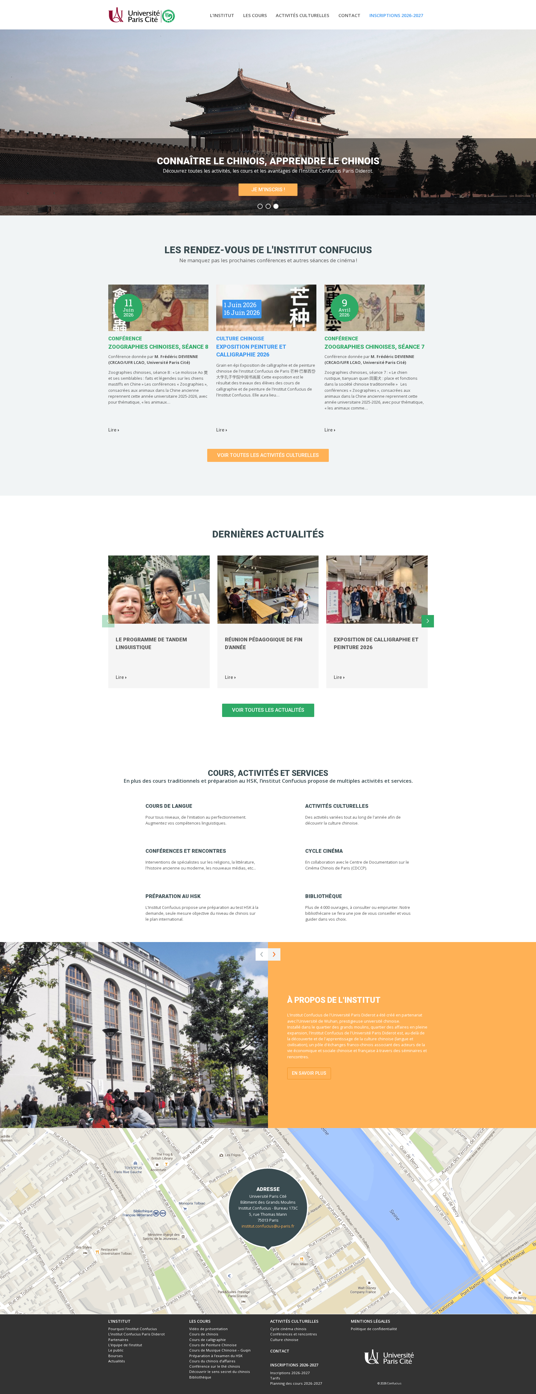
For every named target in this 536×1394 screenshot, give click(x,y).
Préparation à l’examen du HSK (216, 1355)
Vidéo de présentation (208, 1328)
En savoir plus (309, 1073)
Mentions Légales (370, 1321)
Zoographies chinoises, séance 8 (158, 346)
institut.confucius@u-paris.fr (268, 1226)
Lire (112, 429)
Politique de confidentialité (374, 1328)
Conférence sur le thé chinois (214, 1366)
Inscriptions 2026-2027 (396, 15)
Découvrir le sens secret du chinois (219, 1371)
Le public (115, 1350)
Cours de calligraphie (207, 1339)
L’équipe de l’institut (125, 1345)
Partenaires (118, 1339)
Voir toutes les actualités (268, 710)
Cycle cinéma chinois (288, 1328)
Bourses (115, 1355)
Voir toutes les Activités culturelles (268, 455)
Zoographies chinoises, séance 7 (374, 346)
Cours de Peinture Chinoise (213, 1345)
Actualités (116, 1361)
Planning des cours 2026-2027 (296, 1383)
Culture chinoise (240, 339)
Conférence (125, 339)
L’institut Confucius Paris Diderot (136, 1334)
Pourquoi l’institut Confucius (132, 1328)
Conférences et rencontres (293, 1334)
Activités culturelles (302, 15)
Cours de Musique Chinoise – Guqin (220, 1350)
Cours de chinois (203, 1334)
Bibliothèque (200, 1377)
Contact (349, 15)
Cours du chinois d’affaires (212, 1361)
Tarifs (275, 1378)
